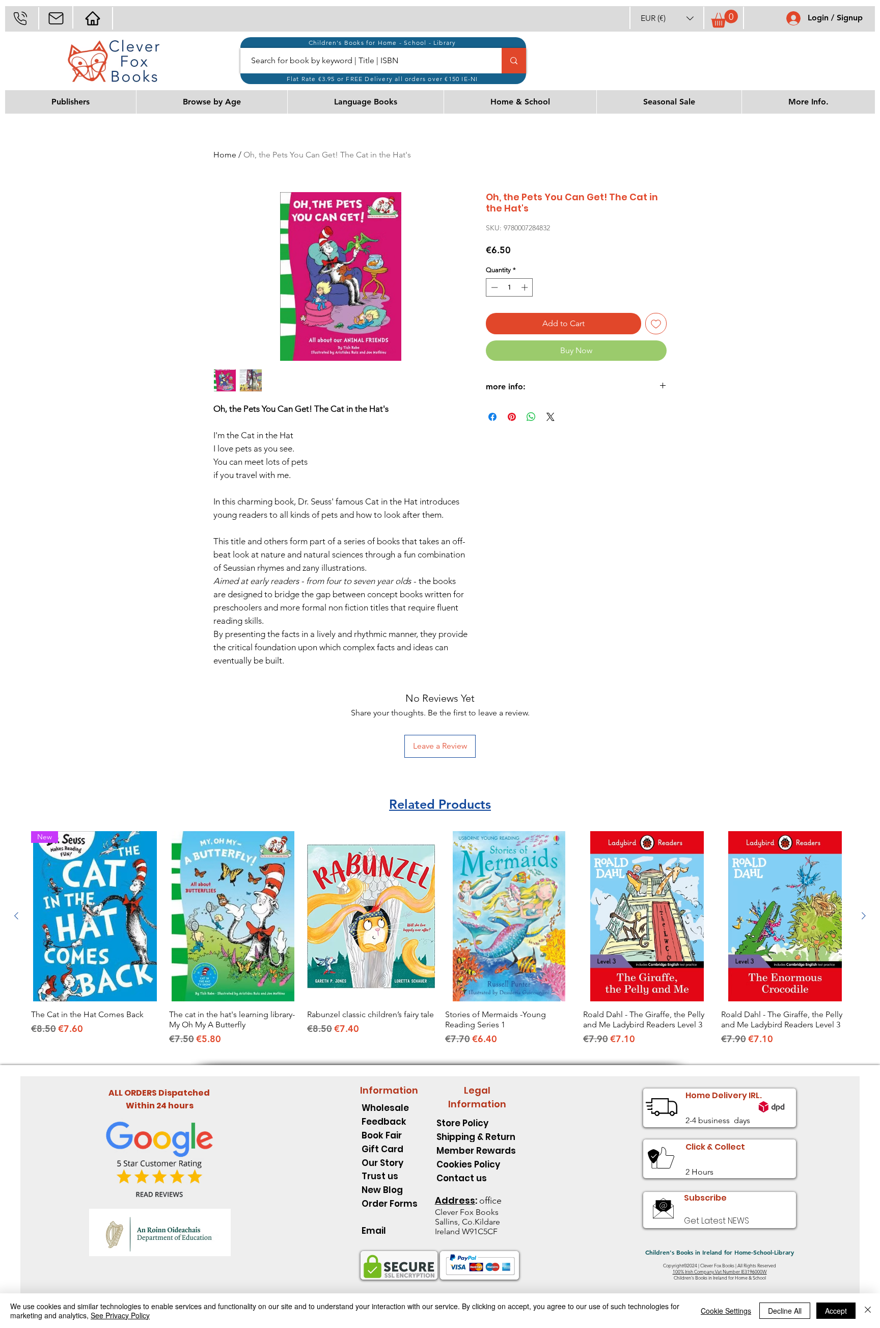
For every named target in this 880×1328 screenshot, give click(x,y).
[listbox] (667, 18)
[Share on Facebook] (492, 417)
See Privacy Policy (120, 1315)
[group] (440, 944)
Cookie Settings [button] (726, 1311)
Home (224, 155)
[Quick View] (233, 916)
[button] (667, 18)
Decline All (785, 1311)
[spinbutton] (509, 287)
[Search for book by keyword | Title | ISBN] (514, 60)
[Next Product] (864, 916)
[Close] (868, 1311)
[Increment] (525, 287)
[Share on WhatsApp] (531, 417)
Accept (836, 1311)
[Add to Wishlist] (656, 323)
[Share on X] (550, 417)
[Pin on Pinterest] (512, 417)
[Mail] (56, 18)
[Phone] (20, 18)
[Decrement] (493, 287)
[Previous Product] (16, 916)
